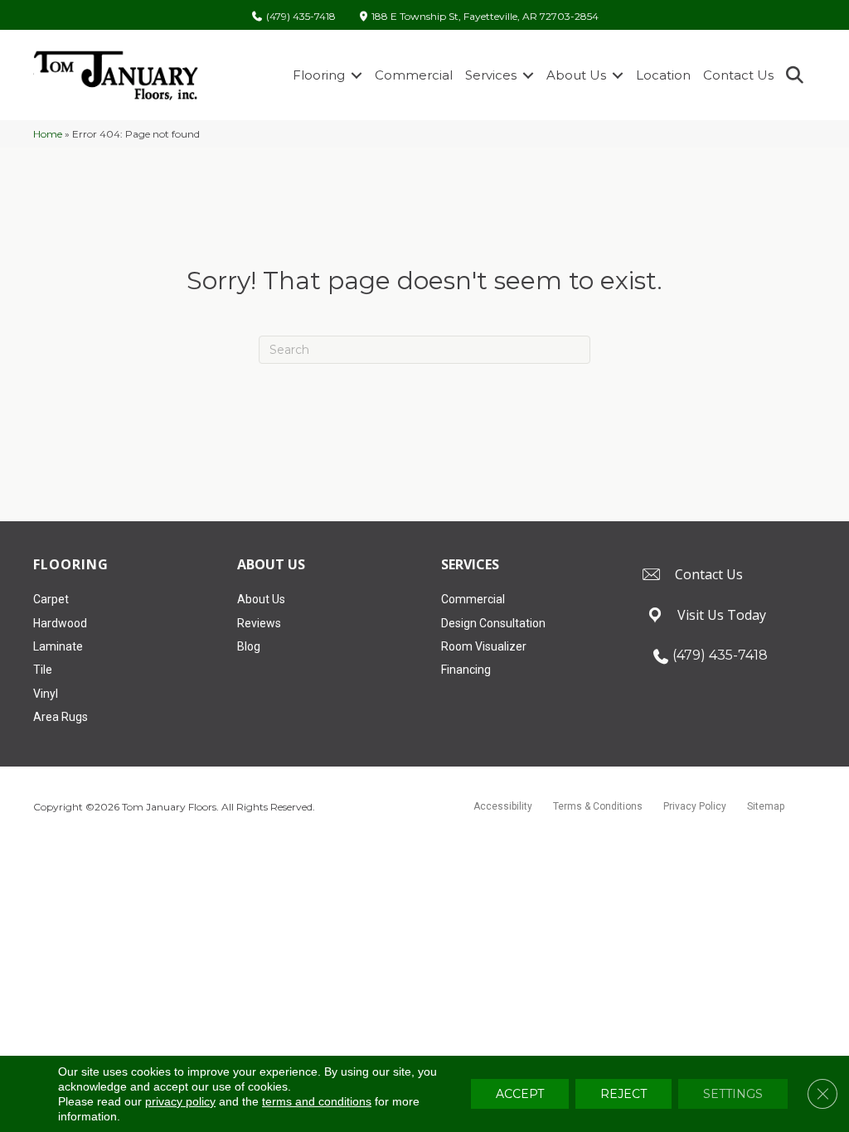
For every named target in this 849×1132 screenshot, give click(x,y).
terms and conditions (316, 1101)
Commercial (414, 75)
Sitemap (765, 806)
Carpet (51, 599)
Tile (42, 669)
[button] (356, 75)
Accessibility (502, 806)
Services (491, 75)
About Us (576, 75)
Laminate (58, 646)
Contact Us (738, 75)
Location (663, 75)
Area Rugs (60, 716)
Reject (623, 1093)
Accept (520, 1093)
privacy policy (180, 1101)
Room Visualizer (483, 646)
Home (47, 134)
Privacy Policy (694, 806)
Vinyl (45, 693)
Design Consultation (493, 623)
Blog (248, 646)
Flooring (319, 75)
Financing (466, 669)
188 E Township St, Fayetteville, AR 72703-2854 (485, 17)
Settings (733, 1093)
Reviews (259, 623)
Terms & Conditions (598, 806)
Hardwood (60, 623)
